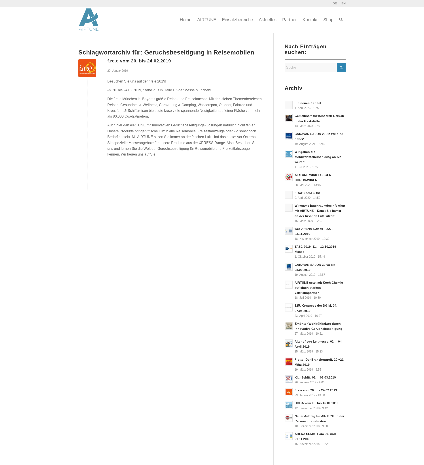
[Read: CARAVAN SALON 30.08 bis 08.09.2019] (289, 267)
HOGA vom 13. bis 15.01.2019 (317, 403)
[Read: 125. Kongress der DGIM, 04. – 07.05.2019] (289, 307)
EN (343, 3)
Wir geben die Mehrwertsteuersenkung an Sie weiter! (318, 157)
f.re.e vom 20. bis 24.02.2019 (139, 60)
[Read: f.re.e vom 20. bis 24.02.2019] (289, 392)
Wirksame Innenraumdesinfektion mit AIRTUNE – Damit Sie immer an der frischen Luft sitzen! (320, 211)
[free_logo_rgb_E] (87, 68)
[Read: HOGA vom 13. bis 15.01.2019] (289, 405)
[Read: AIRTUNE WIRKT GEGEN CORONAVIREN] (289, 177)
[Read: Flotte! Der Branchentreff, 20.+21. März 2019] (289, 362)
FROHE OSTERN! (307, 193)
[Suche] (341, 19)
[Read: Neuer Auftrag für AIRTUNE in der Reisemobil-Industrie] (289, 418)
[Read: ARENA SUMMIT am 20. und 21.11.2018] (289, 436)
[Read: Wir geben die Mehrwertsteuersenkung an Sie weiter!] (289, 154)
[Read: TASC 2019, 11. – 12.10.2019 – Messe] (289, 249)
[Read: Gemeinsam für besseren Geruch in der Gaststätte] (289, 118)
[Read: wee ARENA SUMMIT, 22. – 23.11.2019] (289, 231)
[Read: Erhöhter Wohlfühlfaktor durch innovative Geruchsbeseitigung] (289, 326)
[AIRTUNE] (91, 19)
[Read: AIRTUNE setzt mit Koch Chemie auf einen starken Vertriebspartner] (289, 285)
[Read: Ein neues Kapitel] (289, 105)
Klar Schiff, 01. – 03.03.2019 (315, 377)
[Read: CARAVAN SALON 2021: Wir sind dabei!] (289, 136)
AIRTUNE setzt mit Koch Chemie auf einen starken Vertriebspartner (319, 287)
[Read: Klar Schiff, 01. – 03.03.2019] (289, 379)
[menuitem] (185, 19)
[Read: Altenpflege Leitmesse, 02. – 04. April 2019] (289, 343)
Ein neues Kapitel (308, 103)
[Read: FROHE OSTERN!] (289, 195)
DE (335, 3)
